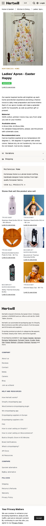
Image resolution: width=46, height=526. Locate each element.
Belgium (14, 342)
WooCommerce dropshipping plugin (15, 406)
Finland (7, 342)
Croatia (32, 340)
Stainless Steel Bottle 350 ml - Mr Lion (34, 221)
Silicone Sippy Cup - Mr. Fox (33, 287)
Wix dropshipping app (10, 411)
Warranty (5, 493)
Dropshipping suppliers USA (12, 420)
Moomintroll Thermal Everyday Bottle (31, 256)
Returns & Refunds (9, 488)
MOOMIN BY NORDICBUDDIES (30, 251)
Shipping (5, 484)
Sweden (31, 338)
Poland (25, 338)
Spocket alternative (9, 467)
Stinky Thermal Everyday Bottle (10, 291)
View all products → (14, 185)
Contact (5, 367)
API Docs (5, 451)
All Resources (7, 455)
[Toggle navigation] (3, 3)
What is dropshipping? (10, 446)
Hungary (34, 342)
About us (5, 358)
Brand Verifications (9, 442)
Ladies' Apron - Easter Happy (38, 9)
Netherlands (13, 340)
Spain (38, 340)
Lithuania (20, 342)
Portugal (21, 340)
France (27, 340)
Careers (5, 376)
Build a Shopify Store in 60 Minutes (15, 437)
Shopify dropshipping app (12, 402)
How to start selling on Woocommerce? (17, 433)
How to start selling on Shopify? (14, 428)
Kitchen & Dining (23, 9)
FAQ (3, 424)
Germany (37, 338)
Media (4, 372)
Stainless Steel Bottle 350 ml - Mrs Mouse (12, 221)
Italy (3, 342)
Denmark (27, 342)
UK (21, 338)
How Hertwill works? (10, 397)
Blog (3, 381)
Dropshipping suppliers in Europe (14, 415)
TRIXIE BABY (7, 217)
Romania (5, 340)
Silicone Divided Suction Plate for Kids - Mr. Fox (10, 254)
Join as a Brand (8, 385)
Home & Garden (8, 9)
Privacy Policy (17, 523)
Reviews (5, 363)
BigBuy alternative (9, 472)
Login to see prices (8, 87)
